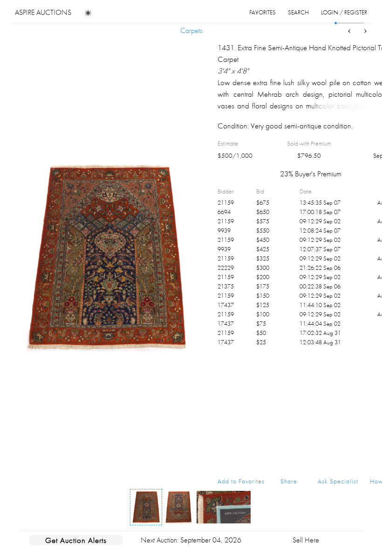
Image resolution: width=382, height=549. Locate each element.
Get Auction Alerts (76, 540)
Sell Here (306, 540)
